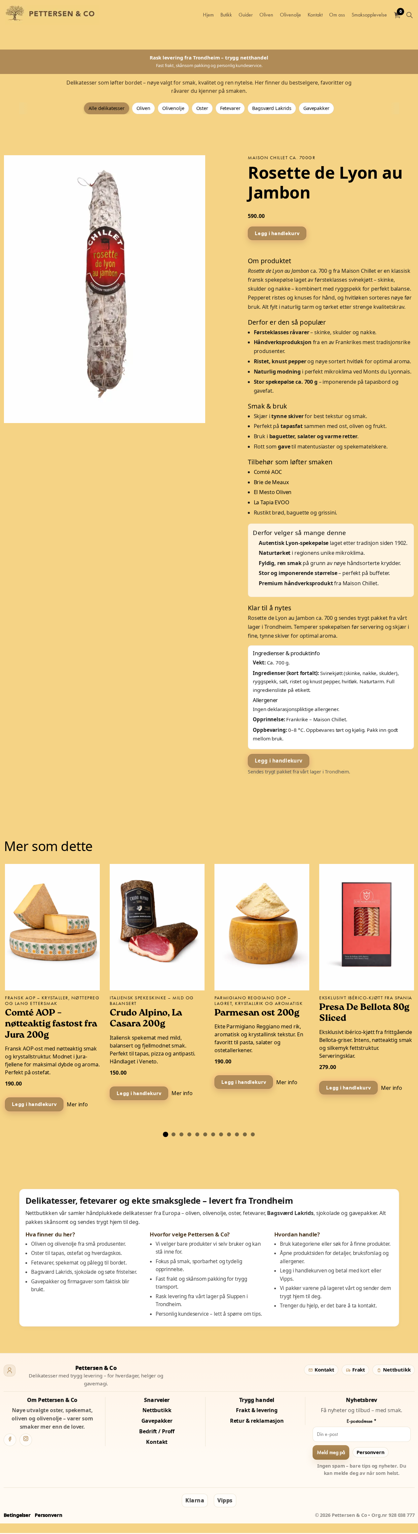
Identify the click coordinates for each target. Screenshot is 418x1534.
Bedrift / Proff (156, 1431)
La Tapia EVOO (271, 502)
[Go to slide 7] (213, 1134)
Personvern (371, 1452)
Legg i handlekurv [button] (277, 233)
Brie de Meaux (271, 481)
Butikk (226, 15)
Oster (202, 108)
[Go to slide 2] (173, 1134)
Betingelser (17, 1515)
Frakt (358, 1369)
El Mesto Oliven (273, 492)
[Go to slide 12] (253, 1134)
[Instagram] (25, 1440)
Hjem (208, 15)
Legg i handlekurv (278, 760)
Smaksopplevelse (369, 15)
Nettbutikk (396, 1369)
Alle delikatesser (106, 108)
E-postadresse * (362, 1421)
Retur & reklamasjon (257, 1420)
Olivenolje (290, 15)
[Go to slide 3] (181, 1134)
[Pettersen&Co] (52, 15)
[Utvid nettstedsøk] (409, 15)
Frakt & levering (257, 1410)
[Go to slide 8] (221, 1134)
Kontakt (315, 15)
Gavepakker (316, 108)
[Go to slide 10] (237, 1134)
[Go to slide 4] (189, 1134)
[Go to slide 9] (229, 1134)
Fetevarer (230, 108)
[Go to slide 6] (205, 1134)
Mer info (77, 1104)
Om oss (337, 15)
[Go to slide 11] (245, 1134)
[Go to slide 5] (197, 1134)
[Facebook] (10, 1440)
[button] (104, 289)
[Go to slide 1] (165, 1134)
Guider (246, 15)
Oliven (266, 15)
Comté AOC (268, 471)
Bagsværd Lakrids (271, 108)
